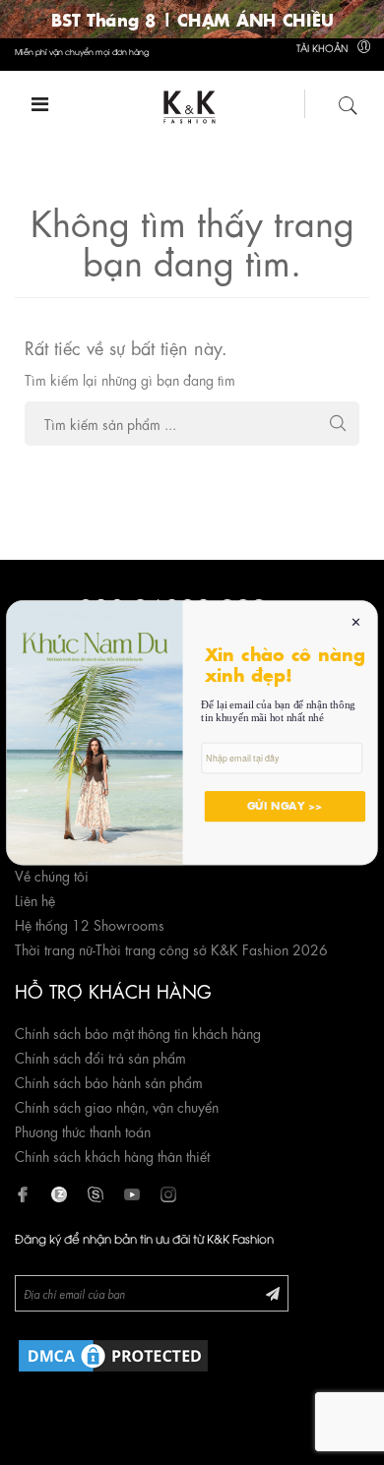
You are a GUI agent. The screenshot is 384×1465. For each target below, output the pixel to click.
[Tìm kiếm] (348, 102)
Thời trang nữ (54, 948)
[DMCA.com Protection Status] (113, 1352)
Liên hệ (35, 899)
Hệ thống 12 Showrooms (89, 924)
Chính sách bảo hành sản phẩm (109, 1081)
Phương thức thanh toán (83, 1130)
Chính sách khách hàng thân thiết (112, 1155)
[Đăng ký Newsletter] (273, 1292)
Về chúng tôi (52, 875)
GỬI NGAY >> (285, 806)
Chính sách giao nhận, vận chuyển (117, 1106)
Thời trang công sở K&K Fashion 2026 (212, 948)
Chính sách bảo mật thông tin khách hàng (138, 1032)
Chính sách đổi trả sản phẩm (100, 1057)
